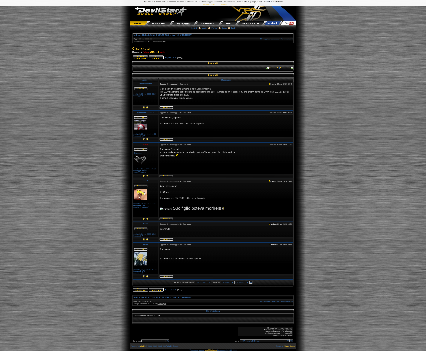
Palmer (146, 52)
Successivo (285, 68)
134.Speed (154, 52)
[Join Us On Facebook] (273, 23)
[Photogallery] (184, 23)
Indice (136, 35)
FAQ (233, 28)
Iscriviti (194, 28)
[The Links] (229, 23)
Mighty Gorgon (289, 346)
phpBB (143, 346)
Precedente (274, 68)
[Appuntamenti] (159, 23)
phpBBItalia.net (211, 350)
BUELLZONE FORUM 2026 (155, 35)
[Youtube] (288, 23)
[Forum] (138, 23)
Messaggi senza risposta (269, 39)
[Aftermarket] (208, 23)
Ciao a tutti (141, 48)
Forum (214, 28)
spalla (162, 52)
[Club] (251, 23)
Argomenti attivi (287, 39)
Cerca (224, 28)
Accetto (224, 4)
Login (204, 28)
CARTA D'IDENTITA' (182, 35)
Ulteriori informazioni (209, 4)
